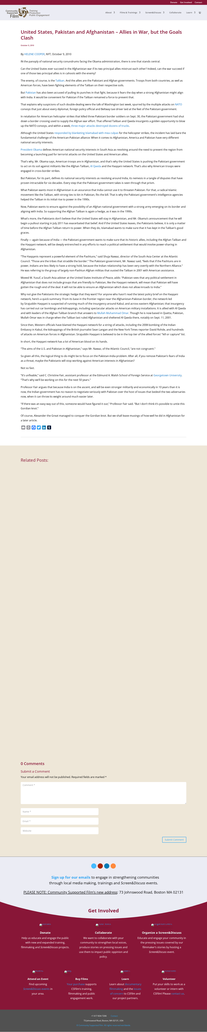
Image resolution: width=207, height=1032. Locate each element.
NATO (178, 104)
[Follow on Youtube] (100, 866)
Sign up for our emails (70, 877)
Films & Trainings (128, 12)
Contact (198, 2)
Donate (173, 2)
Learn (189, 12)
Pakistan (31, 92)
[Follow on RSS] (113, 866)
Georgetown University (167, 375)
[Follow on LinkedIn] (106, 866)
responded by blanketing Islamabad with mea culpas (86, 133)
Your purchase (76, 984)
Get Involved (186, 2)
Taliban (59, 80)
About (108, 12)
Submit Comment (174, 839)
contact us (177, 993)
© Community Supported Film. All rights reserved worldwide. (103, 1025)
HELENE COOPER (34, 54)
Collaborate (175, 12)
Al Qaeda (95, 166)
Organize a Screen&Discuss (161, 933)
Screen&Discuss (153, 12)
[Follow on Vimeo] (93, 866)
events (36, 989)
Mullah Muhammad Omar (113, 313)
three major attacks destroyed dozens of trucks (100, 126)
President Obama (31, 149)
